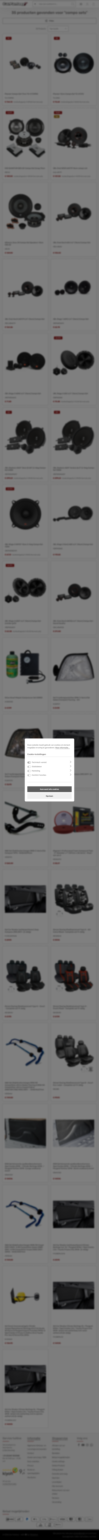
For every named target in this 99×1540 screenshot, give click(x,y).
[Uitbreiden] (71, 761)
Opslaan (49, 796)
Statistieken (37, 766)
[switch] (29, 767)
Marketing (36, 771)
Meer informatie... (62, 748)
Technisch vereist (39, 762)
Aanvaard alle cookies (49, 789)
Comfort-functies (39, 775)
